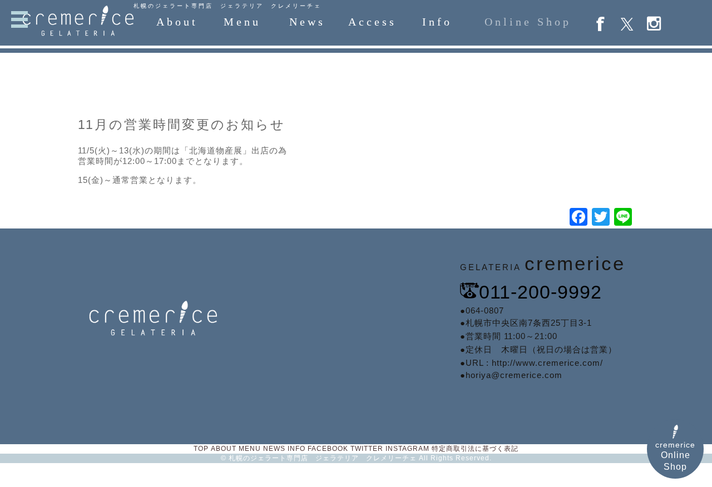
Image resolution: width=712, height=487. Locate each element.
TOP (201, 449)
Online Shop (527, 22)
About (177, 22)
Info (437, 22)
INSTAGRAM (407, 449)
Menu (242, 22)
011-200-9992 (540, 291)
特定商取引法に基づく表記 (475, 449)
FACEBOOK (328, 449)
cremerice (675, 455)
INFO (296, 449)
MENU (250, 449)
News (307, 22)
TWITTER (366, 449)
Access (372, 22)
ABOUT (223, 449)
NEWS (274, 449)
